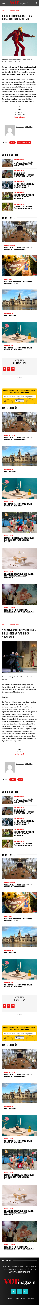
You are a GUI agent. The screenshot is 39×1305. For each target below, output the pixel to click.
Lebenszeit (8, 345)
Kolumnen (8, 313)
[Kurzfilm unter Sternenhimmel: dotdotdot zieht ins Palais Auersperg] (7, 174)
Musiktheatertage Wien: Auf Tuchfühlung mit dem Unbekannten (24, 197)
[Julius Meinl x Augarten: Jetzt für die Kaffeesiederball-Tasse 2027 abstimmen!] (19, 558)
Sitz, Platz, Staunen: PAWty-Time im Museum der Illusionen (18, 348)
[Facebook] (4, 369)
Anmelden (19, 401)
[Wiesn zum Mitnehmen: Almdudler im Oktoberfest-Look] (19, 265)
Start (4, 10)
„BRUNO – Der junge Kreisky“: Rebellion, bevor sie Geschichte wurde (24, 186)
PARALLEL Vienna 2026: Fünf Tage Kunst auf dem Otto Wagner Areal (23, 164)
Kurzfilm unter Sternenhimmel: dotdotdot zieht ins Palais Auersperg (24, 175)
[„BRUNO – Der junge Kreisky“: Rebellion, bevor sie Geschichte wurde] (7, 185)
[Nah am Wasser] (19, 299)
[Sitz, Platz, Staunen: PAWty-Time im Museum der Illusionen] (19, 332)
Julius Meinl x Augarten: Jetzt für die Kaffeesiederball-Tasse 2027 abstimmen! (18, 576)
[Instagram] (8, 369)
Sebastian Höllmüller (24, 127)
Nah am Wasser (10, 315)
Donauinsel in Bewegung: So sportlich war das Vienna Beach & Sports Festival (19, 540)
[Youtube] (13, 369)
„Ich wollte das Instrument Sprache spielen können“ (24, 208)
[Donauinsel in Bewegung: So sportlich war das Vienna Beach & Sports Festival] (19, 522)
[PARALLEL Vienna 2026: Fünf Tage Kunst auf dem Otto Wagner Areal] (7, 163)
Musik (12, 142)
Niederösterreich (24, 142)
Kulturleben (14, 10)
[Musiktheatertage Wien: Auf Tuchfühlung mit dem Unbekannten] (7, 196)
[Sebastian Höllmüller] (10, 130)
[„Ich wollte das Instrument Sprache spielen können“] (7, 207)
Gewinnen (8, 279)
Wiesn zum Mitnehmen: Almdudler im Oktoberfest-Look (18, 282)
